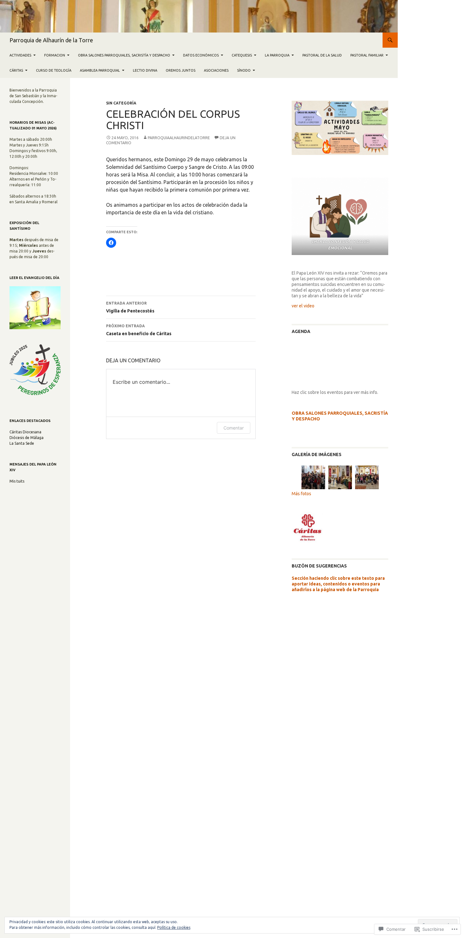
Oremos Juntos (180, 70)
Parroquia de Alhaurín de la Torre (51, 40)
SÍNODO (244, 70)
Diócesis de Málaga (26, 438)
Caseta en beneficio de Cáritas (138, 330)
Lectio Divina (145, 70)
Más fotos (301, 493)
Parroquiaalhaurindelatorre (179, 138)
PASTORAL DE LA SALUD (322, 55)
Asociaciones (216, 70)
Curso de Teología (53, 70)
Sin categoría (121, 103)
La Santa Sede (21, 443)
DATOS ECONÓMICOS (201, 55)
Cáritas (16, 70)
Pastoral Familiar (367, 55)
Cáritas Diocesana (25, 432)
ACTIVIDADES (20, 55)
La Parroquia (277, 55)
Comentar (233, 427)
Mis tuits (16, 481)
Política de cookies (173, 927)
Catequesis (242, 55)
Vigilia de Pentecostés (130, 307)
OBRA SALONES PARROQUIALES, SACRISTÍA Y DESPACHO (124, 55)
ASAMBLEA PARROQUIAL (100, 70)
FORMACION (54, 55)
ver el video (303, 305)
